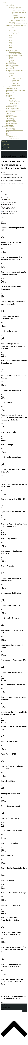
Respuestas (9, 125)
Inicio (4, 2)
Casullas (11, 60)
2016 (10, 48)
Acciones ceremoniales (12, 108)
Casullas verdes (16, 83)
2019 (10, 43)
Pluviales (11, 62)
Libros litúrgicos (10, 128)
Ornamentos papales (14, 52)
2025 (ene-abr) (13, 33)
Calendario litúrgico (11, 88)
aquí (8, 199)
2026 (10, 29)
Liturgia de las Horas (12, 116)
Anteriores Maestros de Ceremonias (18, 14)
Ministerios (9, 95)
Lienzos (8, 93)
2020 (10, 42)
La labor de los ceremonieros (17, 20)
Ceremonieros (10, 5)
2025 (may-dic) (13, 30)
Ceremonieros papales (15, 7)
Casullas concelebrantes (15, 53)
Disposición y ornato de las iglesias (15, 90)
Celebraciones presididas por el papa (16, 25)
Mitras (11, 58)
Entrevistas (12, 22)
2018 (10, 45)
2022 (10, 38)
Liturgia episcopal (11, 121)
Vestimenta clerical (11, 105)
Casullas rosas (16, 85)
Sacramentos (9, 115)
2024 (10, 35)
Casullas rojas (16, 80)
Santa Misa (9, 113)
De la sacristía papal (11, 50)
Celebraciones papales (9, 4)
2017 (10, 47)
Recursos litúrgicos (8, 126)
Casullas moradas (16, 82)
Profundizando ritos (11, 107)
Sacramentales (10, 118)
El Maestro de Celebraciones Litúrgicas (18, 9)
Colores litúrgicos (14, 103)
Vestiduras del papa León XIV (14, 55)
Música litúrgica (10, 68)
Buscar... (3, 1009)
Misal (7, 135)
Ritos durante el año (11, 123)
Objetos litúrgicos (11, 67)
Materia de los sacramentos (13, 110)
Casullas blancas (16, 78)
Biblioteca (9, 133)
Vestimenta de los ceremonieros (18, 24)
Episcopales (12, 100)
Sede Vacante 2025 (14, 32)
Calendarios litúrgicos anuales (14, 130)
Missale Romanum (14, 138)
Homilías (8, 131)
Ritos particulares (11, 63)
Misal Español (13, 136)
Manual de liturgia (8, 87)
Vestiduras (9, 97)
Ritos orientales (10, 120)
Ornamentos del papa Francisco (14, 70)
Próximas (11, 27)
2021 (10, 40)
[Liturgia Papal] (4, 141)
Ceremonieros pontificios (19, 12)
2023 (10, 37)
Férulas (11, 57)
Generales (12, 98)
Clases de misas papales (12, 65)
